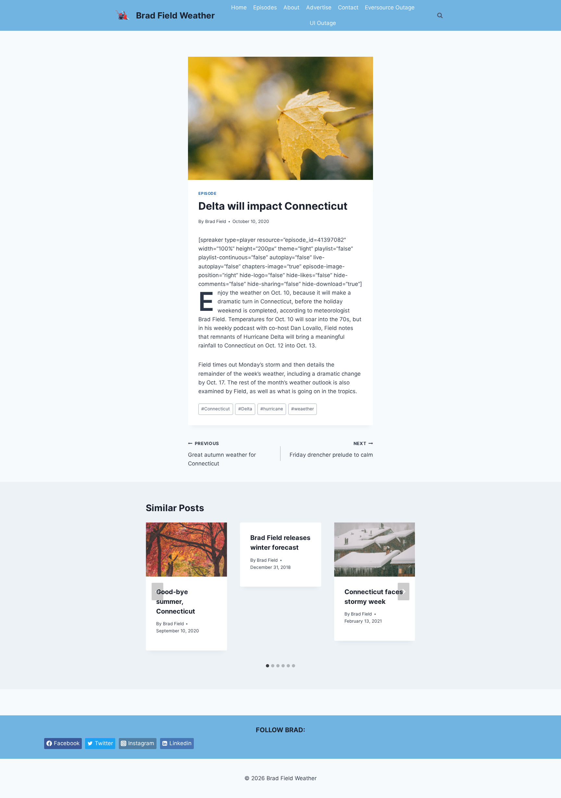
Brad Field (215, 221)
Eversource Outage (390, 7)
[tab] (267, 665)
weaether (302, 408)
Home (239, 7)
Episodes (265, 7)
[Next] (403, 591)
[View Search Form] (440, 15)
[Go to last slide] (157, 591)
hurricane (271, 408)
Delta (245, 408)
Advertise (318, 7)
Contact (348, 7)
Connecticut (215, 408)
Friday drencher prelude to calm (331, 449)
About (291, 7)
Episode (207, 193)
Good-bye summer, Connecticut (175, 601)
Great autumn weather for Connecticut (222, 454)
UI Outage (323, 23)
